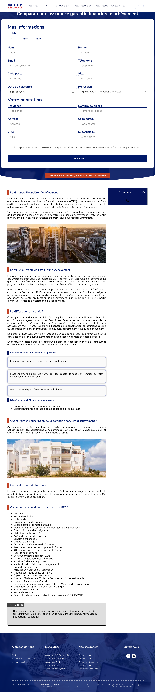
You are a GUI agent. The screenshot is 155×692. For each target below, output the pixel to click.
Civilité (12, 33)
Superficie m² (87, 132)
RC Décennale (51, 6)
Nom (11, 47)
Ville (81, 73)
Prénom (83, 47)
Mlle (38, 38)
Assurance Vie (102, 6)
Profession (85, 86)
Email (11, 60)
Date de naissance (20, 86)
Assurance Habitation (84, 6)
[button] (143, 192)
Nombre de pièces (90, 106)
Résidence (14, 106)
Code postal (15, 73)
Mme (25, 38)
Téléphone (85, 60)
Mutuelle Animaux (118, 6)
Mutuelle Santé (66, 6)
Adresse (13, 119)
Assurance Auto (36, 6)
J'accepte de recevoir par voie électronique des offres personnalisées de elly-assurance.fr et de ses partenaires (76, 147)
